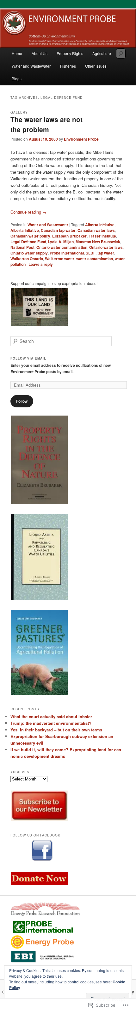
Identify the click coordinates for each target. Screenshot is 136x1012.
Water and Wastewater (31, 66)
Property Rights (70, 53)
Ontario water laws (106, 247)
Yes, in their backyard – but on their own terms (56, 730)
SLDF (91, 253)
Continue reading (28, 212)
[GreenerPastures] (39, 693)
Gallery (19, 112)
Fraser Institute (102, 236)
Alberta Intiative (24, 230)
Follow (22, 401)
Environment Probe (81, 139)
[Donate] (39, 883)
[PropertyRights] (39, 502)
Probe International (67, 253)
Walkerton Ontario (26, 258)
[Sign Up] (39, 819)
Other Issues (96, 66)
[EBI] (42, 961)
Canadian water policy (30, 236)
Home (17, 53)
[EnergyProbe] (42, 947)
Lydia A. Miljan (61, 241)
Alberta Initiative (99, 224)
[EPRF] (45, 915)
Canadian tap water (58, 230)
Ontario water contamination (61, 247)
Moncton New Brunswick (98, 241)
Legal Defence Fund (28, 241)
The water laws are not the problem (46, 124)
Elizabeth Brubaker (69, 236)
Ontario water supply (29, 253)
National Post (22, 247)
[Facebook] (31, 860)
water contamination (94, 258)
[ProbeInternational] (42, 932)
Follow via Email (28, 358)
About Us (39, 53)
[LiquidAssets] (39, 598)
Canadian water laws (96, 230)
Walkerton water (59, 258)
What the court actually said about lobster (51, 716)
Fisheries (68, 66)
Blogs (17, 78)
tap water (105, 253)
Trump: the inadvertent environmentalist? (50, 723)
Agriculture (101, 53)
